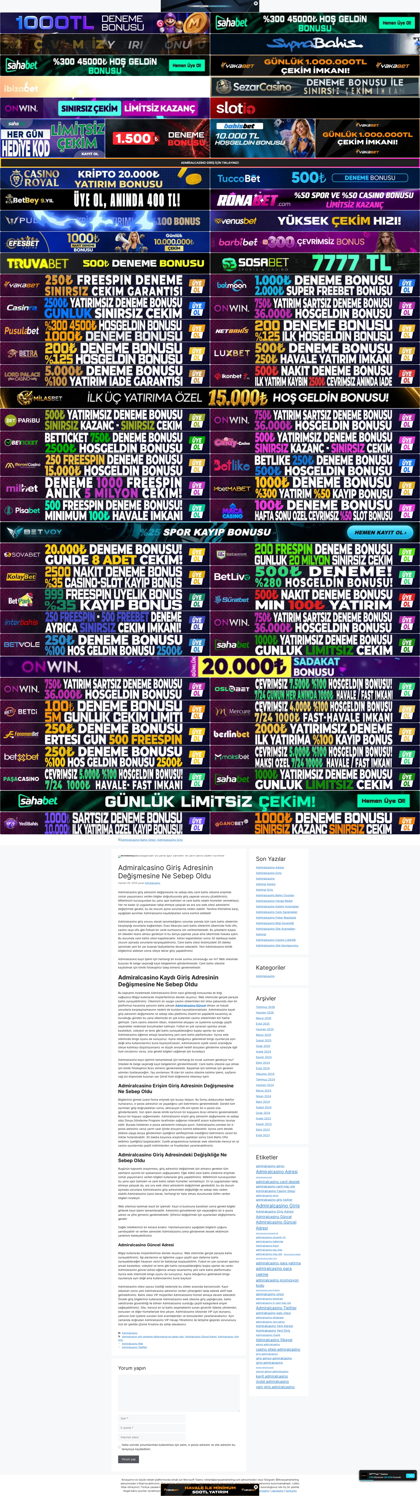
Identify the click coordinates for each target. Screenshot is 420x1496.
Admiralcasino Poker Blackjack (276, 917)
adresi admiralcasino (268, 1344)
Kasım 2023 (264, 1124)
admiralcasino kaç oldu (269, 1249)
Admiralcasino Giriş (269, 873)
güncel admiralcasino (265, 1367)
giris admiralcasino (267, 1353)
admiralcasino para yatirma (278, 1263)
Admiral (261, 934)
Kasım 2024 (264, 1057)
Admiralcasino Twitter (276, 1307)
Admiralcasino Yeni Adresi (274, 1326)
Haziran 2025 (265, 1029)
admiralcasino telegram (269, 1298)
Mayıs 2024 (263, 1090)
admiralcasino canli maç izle (275, 1186)
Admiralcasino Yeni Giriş (273, 1330)
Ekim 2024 (263, 1062)
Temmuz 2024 (265, 1079)
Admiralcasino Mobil (292, 1254)
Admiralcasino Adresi (270, 867)
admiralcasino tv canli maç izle (273, 1302)
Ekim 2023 (263, 1129)
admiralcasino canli (264, 1177)
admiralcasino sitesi (270, 1294)
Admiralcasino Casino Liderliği (276, 940)
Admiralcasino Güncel (274, 1216)
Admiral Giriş (264, 889)
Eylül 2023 (263, 1135)
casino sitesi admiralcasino (278, 1349)
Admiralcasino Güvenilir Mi (267, 1233)
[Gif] (210, 397)
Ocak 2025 (263, 1046)
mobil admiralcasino (272, 1381)
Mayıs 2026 (263, 1018)
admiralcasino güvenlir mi (271, 1237)
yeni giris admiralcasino (275, 1387)
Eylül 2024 (263, 1068)
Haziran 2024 (265, 1085)
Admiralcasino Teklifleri (134, 1347)
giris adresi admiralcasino (274, 1358)
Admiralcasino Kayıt (267, 1245)
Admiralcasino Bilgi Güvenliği (275, 923)
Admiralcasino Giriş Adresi (275, 1211)
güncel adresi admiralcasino (272, 1371)
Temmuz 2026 (265, 1007)
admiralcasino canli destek (278, 1182)
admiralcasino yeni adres (270, 1321)
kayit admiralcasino (272, 1376)
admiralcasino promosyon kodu (277, 1282)
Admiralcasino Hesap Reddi (274, 901)
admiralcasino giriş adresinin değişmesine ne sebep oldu (153, 1336)
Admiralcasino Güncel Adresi (201, 1336)
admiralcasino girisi (267, 1195)
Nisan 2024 (263, 1096)
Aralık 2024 (263, 1051)
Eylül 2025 (263, 1023)
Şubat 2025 (263, 1040)
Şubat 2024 (264, 1107)
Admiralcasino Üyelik (268, 1335)
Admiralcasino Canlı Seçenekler (276, 912)
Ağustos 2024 (265, 1074)
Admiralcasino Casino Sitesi (275, 1191)
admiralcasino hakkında (269, 1241)
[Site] (105, 285)
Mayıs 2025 (263, 1035)
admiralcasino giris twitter (274, 1199)
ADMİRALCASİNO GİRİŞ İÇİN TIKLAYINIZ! (210, 162)
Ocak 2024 (263, 1113)
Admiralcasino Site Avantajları (275, 928)
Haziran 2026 (265, 1012)
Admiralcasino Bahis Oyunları (275, 895)
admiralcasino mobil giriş (266, 1258)
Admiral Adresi (265, 884)
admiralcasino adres (270, 1166)
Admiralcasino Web (132, 1343)
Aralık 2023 (263, 1118)
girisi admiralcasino (269, 1362)
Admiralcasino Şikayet (274, 1340)
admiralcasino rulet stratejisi (268, 1290)
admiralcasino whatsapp (270, 1317)
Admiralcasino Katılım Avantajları (277, 906)
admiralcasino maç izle (269, 1254)
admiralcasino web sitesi (273, 1313)
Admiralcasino (129, 1333)
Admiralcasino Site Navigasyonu (277, 945)
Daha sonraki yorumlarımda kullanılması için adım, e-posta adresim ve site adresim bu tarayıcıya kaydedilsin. (178, 1447)
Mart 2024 (263, 1101)
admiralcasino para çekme (274, 1271)
